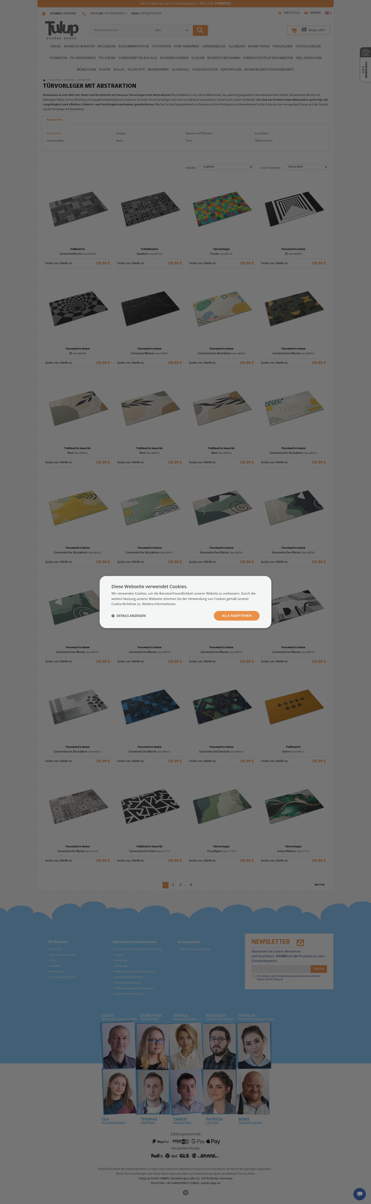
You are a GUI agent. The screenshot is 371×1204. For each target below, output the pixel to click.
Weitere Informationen (159, 604)
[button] (128, 615)
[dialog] (185, 602)
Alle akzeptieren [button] (236, 615)
